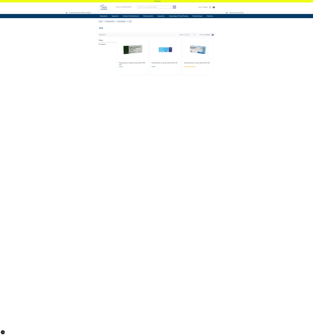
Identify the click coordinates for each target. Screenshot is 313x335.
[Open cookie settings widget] (3, 332)
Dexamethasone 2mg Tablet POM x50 (197, 63)
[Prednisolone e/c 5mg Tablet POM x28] (165, 49)
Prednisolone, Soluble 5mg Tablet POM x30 (132, 63)
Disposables (103, 16)
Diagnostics (161, 16)
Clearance (210, 16)
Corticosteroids (121, 21)
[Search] (174, 7)
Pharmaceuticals (148, 16)
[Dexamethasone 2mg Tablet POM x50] (198, 49)
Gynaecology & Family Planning (178, 16)
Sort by (181, 34)
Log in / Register (203, 7)
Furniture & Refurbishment (131, 16)
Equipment (115, 16)
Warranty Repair (197, 16)
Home (100, 21)
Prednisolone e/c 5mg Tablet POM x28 (164, 63)
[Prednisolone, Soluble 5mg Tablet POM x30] (133, 49)
